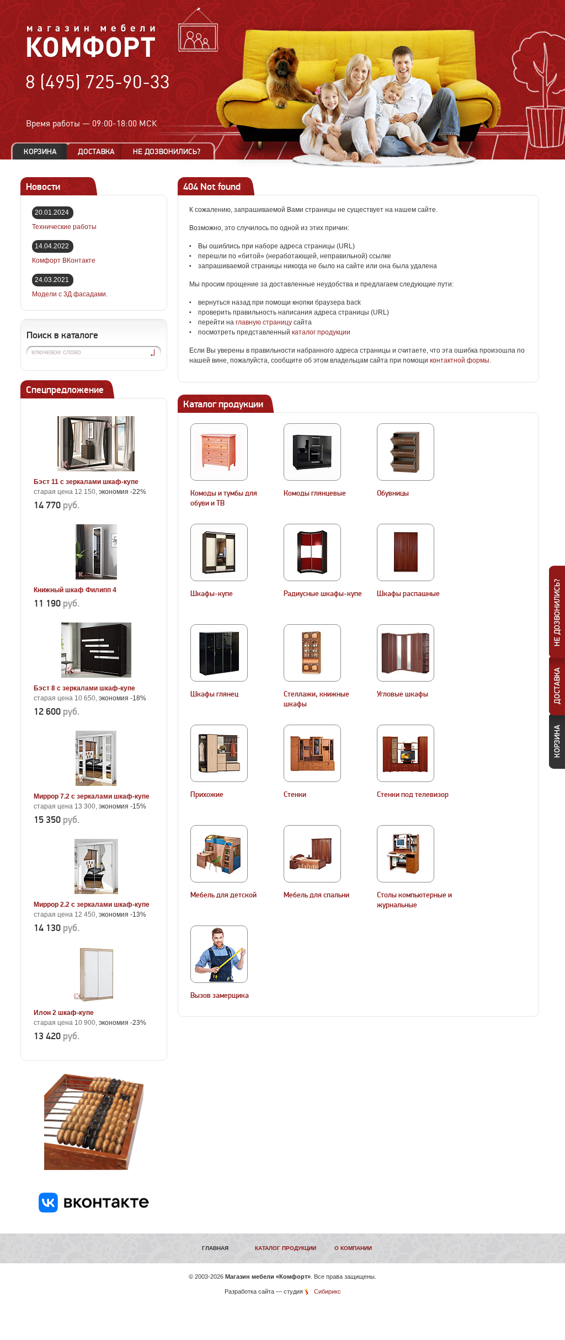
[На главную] (91, 56)
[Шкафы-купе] (219, 552)
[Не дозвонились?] (170, 151)
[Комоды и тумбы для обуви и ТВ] (219, 452)
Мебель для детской (223, 895)
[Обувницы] (405, 452)
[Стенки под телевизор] (405, 753)
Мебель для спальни (316, 895)
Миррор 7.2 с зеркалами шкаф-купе (92, 796)
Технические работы (64, 227)
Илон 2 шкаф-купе (64, 1013)
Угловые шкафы (402, 694)
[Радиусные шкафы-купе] (312, 552)
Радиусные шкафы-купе (323, 593)
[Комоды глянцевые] (312, 452)
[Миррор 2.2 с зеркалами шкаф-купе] (96, 892)
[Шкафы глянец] (219, 652)
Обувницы (393, 493)
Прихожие (206, 794)
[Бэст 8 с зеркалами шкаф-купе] (96, 675)
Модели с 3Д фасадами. (70, 294)
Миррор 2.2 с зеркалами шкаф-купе (92, 904)
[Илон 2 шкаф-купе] (96, 1000)
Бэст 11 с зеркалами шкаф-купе (86, 482)
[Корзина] (40, 151)
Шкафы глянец (214, 694)
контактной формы (459, 360)
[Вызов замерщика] (219, 954)
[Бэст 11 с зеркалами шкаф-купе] (96, 469)
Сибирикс (327, 1291)
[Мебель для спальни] (312, 853)
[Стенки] (312, 753)
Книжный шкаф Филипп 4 (75, 590)
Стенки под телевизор (413, 794)
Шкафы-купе (211, 593)
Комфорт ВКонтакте (63, 260)
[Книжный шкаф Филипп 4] (96, 577)
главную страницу (264, 322)
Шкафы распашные (408, 593)
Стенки (295, 794)
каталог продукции (321, 332)
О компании (353, 1248)
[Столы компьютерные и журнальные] (405, 853)
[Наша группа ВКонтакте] (94, 1210)
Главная (215, 1248)
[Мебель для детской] (219, 853)
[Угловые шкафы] (405, 652)
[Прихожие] (219, 753)
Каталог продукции (285, 1248)
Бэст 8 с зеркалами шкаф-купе (84, 688)
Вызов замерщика (219, 995)
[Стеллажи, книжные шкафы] (312, 652)
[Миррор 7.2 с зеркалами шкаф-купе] (96, 784)
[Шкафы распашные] (405, 552)
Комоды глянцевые (315, 493)
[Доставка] (96, 151)
